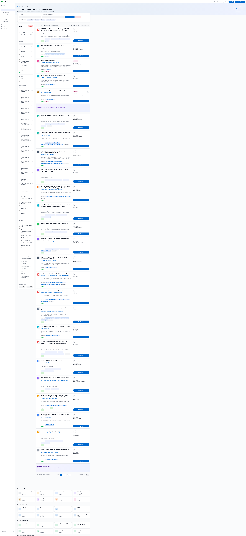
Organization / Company (47, 14)
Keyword (21, 14)
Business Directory (6, 24)
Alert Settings (5, 21)
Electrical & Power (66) (25, 247)
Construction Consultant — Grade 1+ (27, 124)
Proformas (27, 32)
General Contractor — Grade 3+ (27, 147)
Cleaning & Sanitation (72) (26, 242)
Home (4, 5)
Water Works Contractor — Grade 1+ (27, 180)
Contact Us (5, 28)
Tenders (4, 7)
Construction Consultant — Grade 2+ (27, 129)
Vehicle (27, 67)
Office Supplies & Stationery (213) (27, 226)
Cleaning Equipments (51, 19)
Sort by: (79, 25)
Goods (27, 80)
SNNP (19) (23, 213)
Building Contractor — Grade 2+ (27, 94)
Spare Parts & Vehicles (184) (27, 229)
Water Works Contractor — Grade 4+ (27, 184)
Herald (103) (23, 263)
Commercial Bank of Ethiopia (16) (25, 277)
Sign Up (231, 1)
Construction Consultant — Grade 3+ (27, 132)
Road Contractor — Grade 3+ (27, 169)
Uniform (27, 56)
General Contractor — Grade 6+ (27, 158)
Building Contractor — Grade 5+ (27, 105)
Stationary (27, 53)
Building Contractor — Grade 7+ (27, 113)
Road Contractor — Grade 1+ (27, 165)
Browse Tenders (6, 10)
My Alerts (5, 19)
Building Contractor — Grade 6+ (27, 109)
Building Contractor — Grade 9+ (27, 120)
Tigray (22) (23, 211)
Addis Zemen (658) (25, 256)
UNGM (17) (23, 273)
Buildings (27, 51)
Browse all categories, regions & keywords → (26, 535)
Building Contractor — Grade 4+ (27, 102)
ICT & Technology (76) (25, 240)
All (21, 37)
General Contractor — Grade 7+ (27, 162)
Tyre (27, 70)
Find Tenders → (70, 16)
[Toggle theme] (215, 2)
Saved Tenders (6, 14)
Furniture (27, 46)
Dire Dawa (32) (24, 206)
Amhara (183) (23, 196)
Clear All (78, 17)
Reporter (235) (24, 261)
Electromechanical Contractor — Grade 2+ (27, 136)
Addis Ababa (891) (24, 191)
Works (27, 78)
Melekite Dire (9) (24, 279)
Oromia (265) (23, 193)
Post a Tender (220, 1)
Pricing (4, 26)
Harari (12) (23, 216)
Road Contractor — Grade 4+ (27, 173)
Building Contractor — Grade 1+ (27, 91)
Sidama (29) (23, 208)
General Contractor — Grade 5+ (27, 154)
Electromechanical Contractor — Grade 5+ (27, 140)
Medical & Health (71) (25, 245)
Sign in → (39, 109)
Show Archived (74, 25)
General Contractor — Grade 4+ (27, 151)
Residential (27, 58)
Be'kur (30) (23, 268)
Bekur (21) (23, 271)
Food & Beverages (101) (26, 235)
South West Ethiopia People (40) (26, 199)
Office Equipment (27, 65)
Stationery (37, 19)
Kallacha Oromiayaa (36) (26, 266)
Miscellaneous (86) (25, 237)
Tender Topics (6, 12)
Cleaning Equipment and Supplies (27, 62)
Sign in (226, 1)
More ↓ (20, 72)
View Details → (81, 40)
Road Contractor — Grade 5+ (27, 176)
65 (67, 474)
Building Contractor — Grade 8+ (27, 116)
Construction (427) (25, 222)
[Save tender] (74, 29)
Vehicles (42, 19)
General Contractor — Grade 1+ (27, 143)
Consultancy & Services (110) (26, 232)
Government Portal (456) (26, 258)
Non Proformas (27, 34)
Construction (30, 19)
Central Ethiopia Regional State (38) (26, 203)
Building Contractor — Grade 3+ (27, 98)
